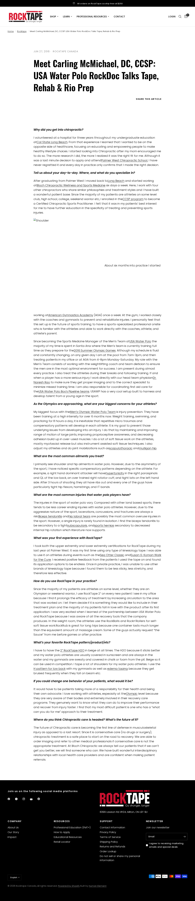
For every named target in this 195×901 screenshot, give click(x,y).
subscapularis (77, 525)
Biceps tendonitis (50, 516)
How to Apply (62, 832)
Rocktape (22, 31)
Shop (53, 16)
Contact (119, 16)
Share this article (148, 99)
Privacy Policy (108, 832)
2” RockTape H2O (72, 650)
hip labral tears (79, 516)
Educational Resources (68, 837)
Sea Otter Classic (112, 555)
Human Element (97, 885)
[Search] (180, 17)
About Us (13, 827)
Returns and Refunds (112, 846)
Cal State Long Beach (52, 142)
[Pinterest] (40, 798)
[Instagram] (26, 799)
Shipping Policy (109, 842)
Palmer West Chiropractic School (124, 160)
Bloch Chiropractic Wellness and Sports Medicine (71, 185)
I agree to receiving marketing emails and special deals (166, 845)
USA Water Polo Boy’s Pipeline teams (63, 391)
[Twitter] (18, 799)
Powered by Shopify (69, 885)
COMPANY (15, 821)
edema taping (117, 669)
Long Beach (116, 181)
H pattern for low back (50, 669)
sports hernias (104, 525)
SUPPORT (106, 821)
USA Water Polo (140, 341)
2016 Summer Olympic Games (95, 350)
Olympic (131, 694)
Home (11, 31)
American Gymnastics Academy (70, 315)
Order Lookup (108, 851)
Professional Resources (92, 16)
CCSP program (133, 199)
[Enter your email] (184, 836)
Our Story (13, 832)
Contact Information (112, 827)
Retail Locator (62, 842)
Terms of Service (110, 837)
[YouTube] (33, 799)
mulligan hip (147, 448)
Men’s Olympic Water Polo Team (93, 412)
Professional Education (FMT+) (72, 827)
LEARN (66, 16)
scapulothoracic (120, 448)
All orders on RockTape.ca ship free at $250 (100, 3)
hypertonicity (115, 473)
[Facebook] (11, 799)
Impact (12, 837)
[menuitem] (54, 16)
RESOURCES (62, 821)
